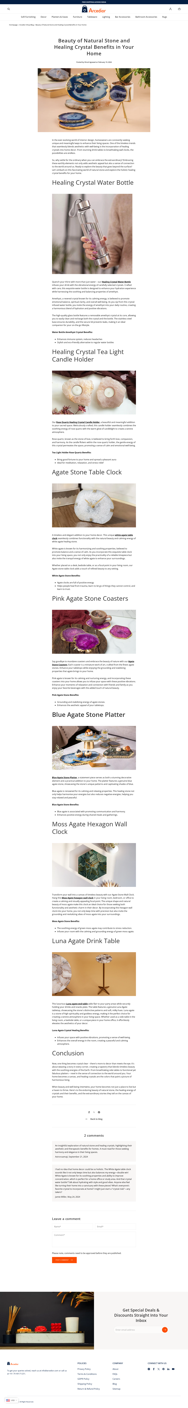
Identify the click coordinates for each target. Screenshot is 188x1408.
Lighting (106, 16)
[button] (8, 9)
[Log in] (170, 8)
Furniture (77, 16)
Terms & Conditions (87, 1374)
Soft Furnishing (28, 16)
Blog (115, 1383)
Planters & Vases (60, 16)
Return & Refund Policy (89, 1388)
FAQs (115, 1374)
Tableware (92, 16)
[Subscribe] (165, 1330)
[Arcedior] (94, 9)
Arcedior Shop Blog (26, 25)
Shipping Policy (85, 1383)
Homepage (13, 25)
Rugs (164, 16)
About (115, 1369)
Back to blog (96, 1119)
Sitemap (116, 1388)
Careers (116, 1378)
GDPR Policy (83, 1378)
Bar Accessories (122, 16)
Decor (44, 16)
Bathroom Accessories (146, 16)
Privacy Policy (84, 1369)
